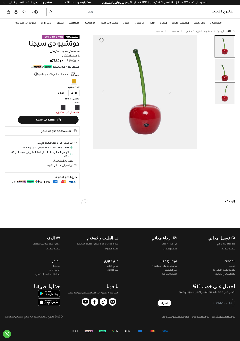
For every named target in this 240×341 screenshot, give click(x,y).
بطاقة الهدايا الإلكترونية (224, 269)
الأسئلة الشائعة (169, 273)
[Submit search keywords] (50, 12)
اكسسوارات (176, 31)
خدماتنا (232, 266)
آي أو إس (112, 2)
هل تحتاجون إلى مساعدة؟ (164, 266)
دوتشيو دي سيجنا (54, 43)
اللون (77, 87)
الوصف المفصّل (71, 55)
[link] (180, 23)
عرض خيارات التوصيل (63, 160)
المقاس (76, 98)
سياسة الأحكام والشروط (223, 316)
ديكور (189, 31)
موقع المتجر (54, 270)
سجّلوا (82, 2)
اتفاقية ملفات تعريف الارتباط (175, 316)
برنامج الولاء (112, 266)
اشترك (164, 303)
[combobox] (70, 12)
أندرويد (100, 2)
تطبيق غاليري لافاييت (225, 273)
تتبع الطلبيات (171, 269)
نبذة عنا (56, 266)
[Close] (3, 2)
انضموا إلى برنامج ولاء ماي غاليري (53, 74)
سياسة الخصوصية (200, 316)
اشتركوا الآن (112, 269)
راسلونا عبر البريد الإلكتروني (47, 274)
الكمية (77, 102)
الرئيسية (220, 31)
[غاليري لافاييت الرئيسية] (223, 12)
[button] (216, 23)
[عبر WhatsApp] (7, 334)
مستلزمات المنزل (204, 31)
